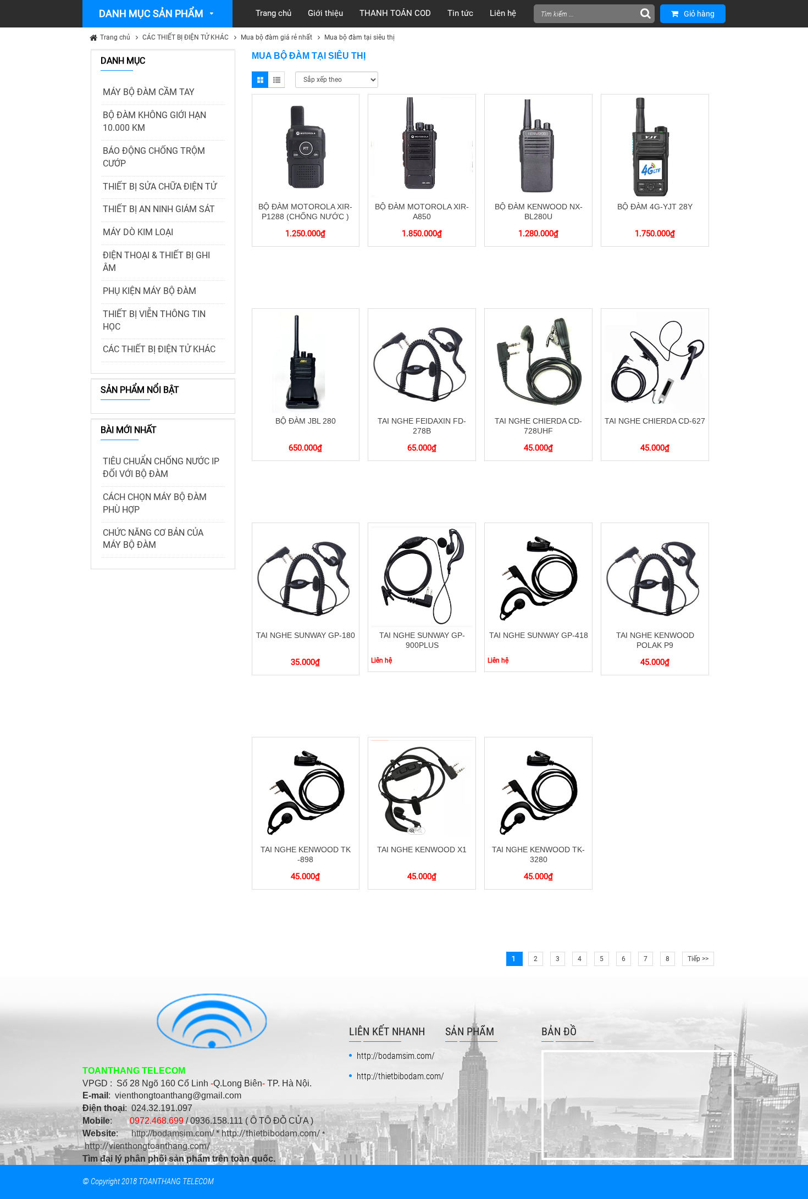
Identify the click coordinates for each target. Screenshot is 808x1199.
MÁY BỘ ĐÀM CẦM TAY (149, 92)
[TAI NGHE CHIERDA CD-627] (655, 361)
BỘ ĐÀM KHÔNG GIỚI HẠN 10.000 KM (154, 121)
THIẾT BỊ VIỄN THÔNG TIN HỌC (154, 320)
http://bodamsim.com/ (172, 1133)
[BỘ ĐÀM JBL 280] (306, 361)
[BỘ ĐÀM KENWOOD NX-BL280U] (538, 147)
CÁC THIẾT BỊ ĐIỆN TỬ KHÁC (185, 37)
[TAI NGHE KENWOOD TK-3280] (538, 790)
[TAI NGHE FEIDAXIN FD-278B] (422, 361)
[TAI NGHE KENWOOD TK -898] (306, 790)
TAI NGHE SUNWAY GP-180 (305, 635)
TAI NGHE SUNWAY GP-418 (538, 635)
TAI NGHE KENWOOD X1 (422, 849)
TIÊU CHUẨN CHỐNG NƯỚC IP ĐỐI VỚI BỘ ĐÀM (161, 467)
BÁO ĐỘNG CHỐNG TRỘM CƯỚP (154, 157)
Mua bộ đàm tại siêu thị (359, 37)
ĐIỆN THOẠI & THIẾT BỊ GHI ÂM (156, 261)
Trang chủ (115, 37)
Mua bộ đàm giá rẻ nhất (276, 37)
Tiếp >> (698, 959)
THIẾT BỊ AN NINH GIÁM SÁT (159, 209)
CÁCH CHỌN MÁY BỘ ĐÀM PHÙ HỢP (155, 503)
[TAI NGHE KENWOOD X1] (422, 790)
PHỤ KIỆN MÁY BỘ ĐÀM (149, 291)
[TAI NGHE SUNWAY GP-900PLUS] (422, 576)
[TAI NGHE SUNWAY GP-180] (306, 576)
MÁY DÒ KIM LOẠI (138, 232)
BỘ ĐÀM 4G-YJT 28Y (655, 206)
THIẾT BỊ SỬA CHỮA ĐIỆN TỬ (160, 186)
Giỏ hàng (699, 13)
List (276, 79)
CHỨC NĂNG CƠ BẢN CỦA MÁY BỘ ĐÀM (153, 539)
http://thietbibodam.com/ (271, 1133)
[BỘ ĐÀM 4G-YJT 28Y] (655, 147)
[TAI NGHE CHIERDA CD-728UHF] (538, 361)
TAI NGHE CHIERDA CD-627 (655, 421)
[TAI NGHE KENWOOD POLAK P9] (655, 576)
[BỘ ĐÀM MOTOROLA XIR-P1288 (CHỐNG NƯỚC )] (306, 147)
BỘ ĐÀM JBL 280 (305, 421)
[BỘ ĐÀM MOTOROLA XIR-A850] (422, 147)
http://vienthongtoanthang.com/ (148, 1146)
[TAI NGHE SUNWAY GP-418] (538, 576)
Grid (260, 79)
